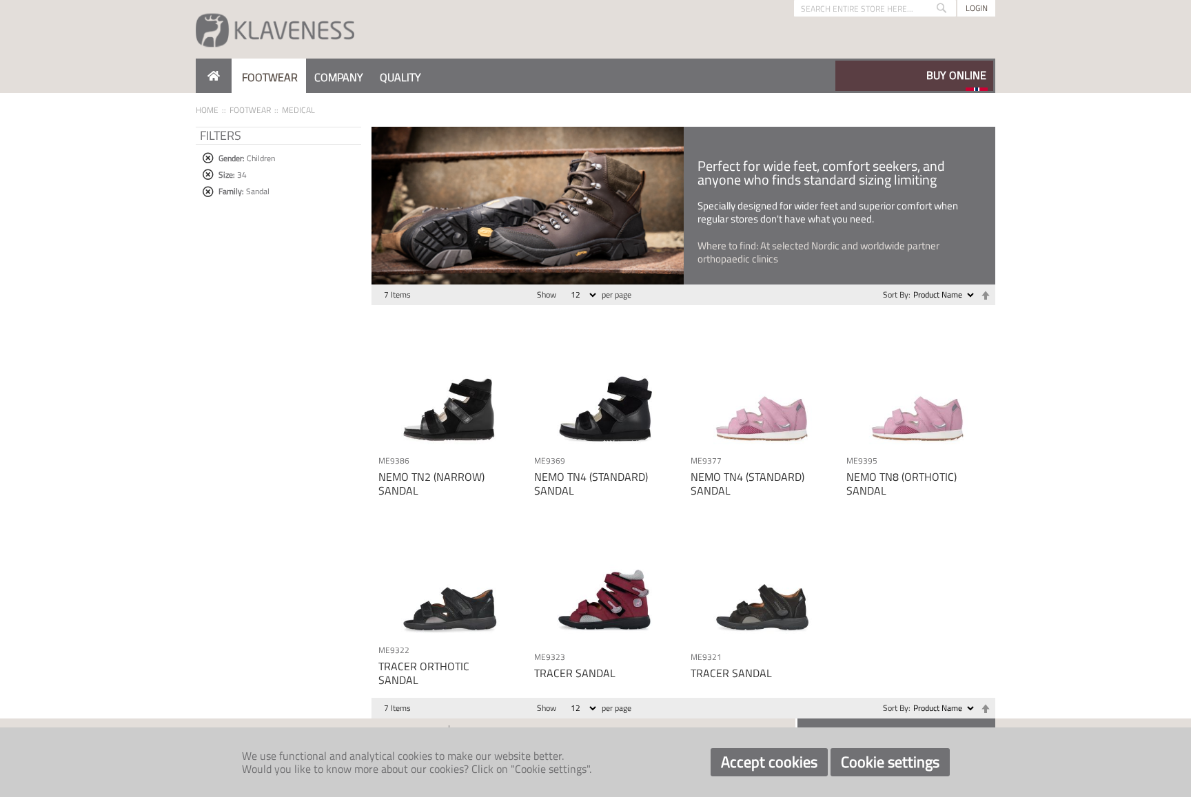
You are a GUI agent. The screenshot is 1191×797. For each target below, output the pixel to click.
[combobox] (875, 8)
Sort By (895, 294)
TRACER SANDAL (574, 673)
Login (977, 7)
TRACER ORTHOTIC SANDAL (423, 672)
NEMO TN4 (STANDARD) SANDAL (591, 483)
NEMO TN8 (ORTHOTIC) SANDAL (901, 483)
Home (207, 109)
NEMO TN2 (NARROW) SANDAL (431, 483)
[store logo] (275, 29)
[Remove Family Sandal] (208, 191)
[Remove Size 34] (208, 174)
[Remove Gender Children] (208, 158)
